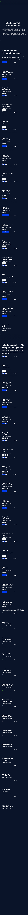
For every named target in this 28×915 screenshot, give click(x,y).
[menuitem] (2, 2)
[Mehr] (16, 71)
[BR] (14, 2)
